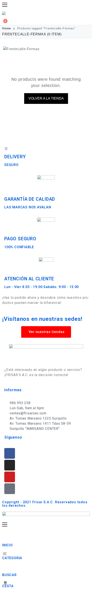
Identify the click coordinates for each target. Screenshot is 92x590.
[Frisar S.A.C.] (5, 13)
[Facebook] (9, 453)
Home (6, 28)
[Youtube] (9, 477)
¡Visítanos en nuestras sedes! (42, 318)
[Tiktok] (9, 488)
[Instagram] (9, 465)
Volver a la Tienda (46, 98)
